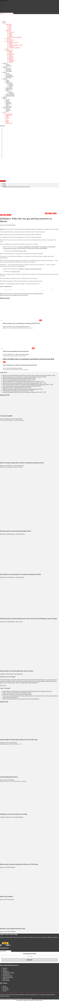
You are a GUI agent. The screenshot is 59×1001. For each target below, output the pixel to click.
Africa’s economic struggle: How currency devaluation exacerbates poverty (22, 462)
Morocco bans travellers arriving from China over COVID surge (19, 864)
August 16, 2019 (22, 251)
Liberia (10, 34)
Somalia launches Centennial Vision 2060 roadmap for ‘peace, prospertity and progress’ (32, 691)
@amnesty (14, 248)
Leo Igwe (20, 621)
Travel (7, 111)
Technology (11, 93)
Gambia (10, 33)
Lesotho (10, 55)
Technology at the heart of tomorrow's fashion (13, 814)
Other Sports (9, 106)
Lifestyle (5, 8)
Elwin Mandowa (19, 817)
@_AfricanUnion (30, 248)
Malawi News (6, 978)
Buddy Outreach (6, 691)
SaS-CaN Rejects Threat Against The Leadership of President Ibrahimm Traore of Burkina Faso (24, 384)
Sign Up (5, 990)
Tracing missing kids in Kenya (9, 777)
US (6, 119)
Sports (4, 98)
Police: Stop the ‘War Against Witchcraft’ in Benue (19, 692)
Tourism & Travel (7, 107)
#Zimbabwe (21, 269)
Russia (7, 120)
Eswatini (11, 62)
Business (5, 67)
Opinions (5, 97)
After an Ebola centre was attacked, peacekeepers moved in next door (20, 365)
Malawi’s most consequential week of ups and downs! (16, 351)
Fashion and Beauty (10, 95)
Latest (7, 49)
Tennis (7, 104)
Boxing (7, 101)
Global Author (19, 418)
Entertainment (9, 82)
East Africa (5, 5)
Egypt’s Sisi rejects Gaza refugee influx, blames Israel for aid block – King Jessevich (22, 695)
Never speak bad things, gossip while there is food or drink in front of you (19, 381)
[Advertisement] (29, 169)
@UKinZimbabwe (26, 246)
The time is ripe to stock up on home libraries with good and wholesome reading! (21, 383)
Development (9, 71)
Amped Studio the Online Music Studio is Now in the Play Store (19, 739)
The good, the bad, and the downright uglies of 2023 (15, 531)
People (7, 80)
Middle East (8, 115)
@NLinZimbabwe (35, 246)
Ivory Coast (11, 32)
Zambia (10, 51)
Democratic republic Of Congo (16, 45)
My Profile (5, 987)
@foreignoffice (43, 246)
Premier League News (8, 977)
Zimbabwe (11, 56)
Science (7, 90)
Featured (50, 213)
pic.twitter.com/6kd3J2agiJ (35, 269)
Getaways (11, 84)
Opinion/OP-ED (5, 395)
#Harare (27, 269)
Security (10, 91)
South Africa (11, 54)
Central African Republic (14, 47)
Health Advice (9, 89)
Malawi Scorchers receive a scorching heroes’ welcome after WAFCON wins (21, 323)
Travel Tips (8, 110)
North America (9, 123)
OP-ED (7, 73)
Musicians (11, 85)
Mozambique (12, 60)
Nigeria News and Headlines (15, 37)
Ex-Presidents (9, 75)
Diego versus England (6, 896)
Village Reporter (11, 225)
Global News (9, 65)
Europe (7, 117)
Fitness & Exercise (10, 94)
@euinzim (19, 246)
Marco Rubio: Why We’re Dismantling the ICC (13, 387)
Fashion (7, 81)
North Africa (6, 9)
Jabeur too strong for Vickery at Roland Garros (20, 694)
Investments (8, 68)
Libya (10, 25)
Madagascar (11, 39)
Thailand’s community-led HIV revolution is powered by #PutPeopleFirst (19, 389)
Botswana (11, 58)
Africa (4, 22)
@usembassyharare (7, 248)
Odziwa (4, 692)
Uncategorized (9, 114)
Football (7, 99)
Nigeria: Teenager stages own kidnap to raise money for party (14, 295)
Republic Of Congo (13, 42)
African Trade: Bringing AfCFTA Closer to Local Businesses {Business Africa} (21, 392)
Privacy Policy (6, 980)
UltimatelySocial (39, 1000)
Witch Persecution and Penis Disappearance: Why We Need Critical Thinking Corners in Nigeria (28, 618)
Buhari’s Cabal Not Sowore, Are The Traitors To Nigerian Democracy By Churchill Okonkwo (21, 293)
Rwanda (10, 43)
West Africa (8, 30)
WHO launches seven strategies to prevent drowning (15, 390)
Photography (9, 103)
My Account (6, 989)
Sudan (10, 29)
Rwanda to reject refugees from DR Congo (12, 928)
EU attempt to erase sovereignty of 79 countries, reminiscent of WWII (20, 574)
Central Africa (6, 4)
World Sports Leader (7, 975)
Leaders (5, 7)
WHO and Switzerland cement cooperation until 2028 (15, 378)
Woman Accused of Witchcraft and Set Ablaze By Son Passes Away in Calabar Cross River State (25, 375)
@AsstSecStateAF (51, 246)
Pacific (7, 121)
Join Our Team (6, 974)
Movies (10, 86)
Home (4, 21)
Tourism (7, 108)
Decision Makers (9, 76)
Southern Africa (7, 10)
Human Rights (9, 88)
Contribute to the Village (8, 972)
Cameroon (11, 46)
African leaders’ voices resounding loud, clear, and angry (16, 671)
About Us (5, 63)
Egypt (10, 26)
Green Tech (8, 69)
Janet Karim (21, 326)
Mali (10, 28)
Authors (7, 64)
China (7, 116)
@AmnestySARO (21, 248)
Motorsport (8, 102)
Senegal (10, 36)
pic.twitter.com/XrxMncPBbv (40, 248)
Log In (4, 986)
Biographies (8, 77)
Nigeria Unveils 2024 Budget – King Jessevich (13, 699)
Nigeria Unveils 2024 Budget (32, 699)
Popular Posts (4, 701)
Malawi (10, 52)
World (4, 3)
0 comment (26, 326)
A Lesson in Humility (6, 416)
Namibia (11, 59)
